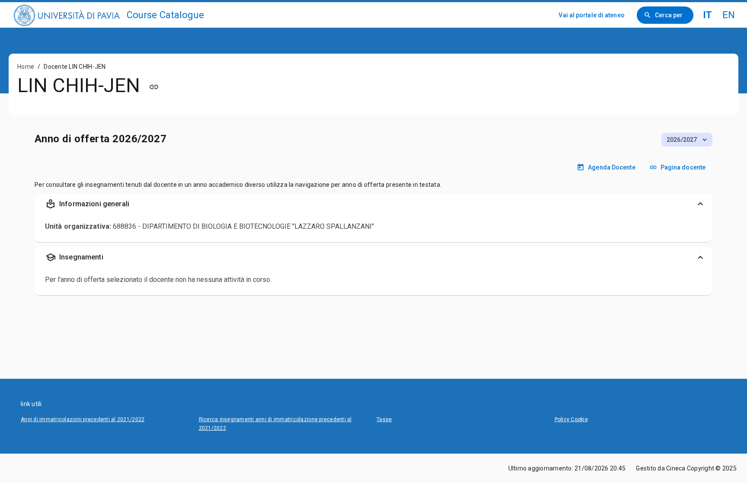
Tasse (384, 419)
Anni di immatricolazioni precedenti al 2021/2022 (82, 419)
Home (25, 66)
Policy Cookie (571, 419)
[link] (67, 15)
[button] (686, 140)
